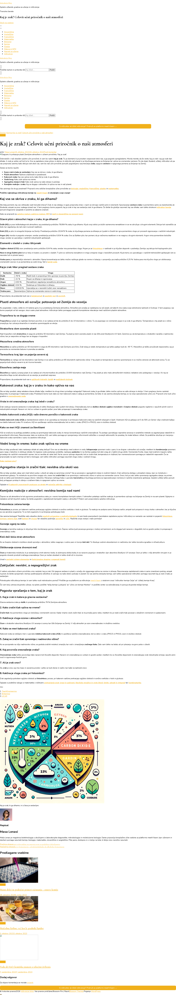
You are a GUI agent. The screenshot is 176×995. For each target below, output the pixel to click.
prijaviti (30, 982)
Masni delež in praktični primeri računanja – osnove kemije (29, 889)
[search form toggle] (1, 66)
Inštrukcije (8, 54)
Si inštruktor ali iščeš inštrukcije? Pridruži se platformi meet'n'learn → (88, 988)
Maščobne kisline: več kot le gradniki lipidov (22, 928)
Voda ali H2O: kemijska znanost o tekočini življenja (25, 966)
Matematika (9, 39)
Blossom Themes (76, 991)
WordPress (95, 991)
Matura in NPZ (10, 49)
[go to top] (1, 994)
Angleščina (8, 34)
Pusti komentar (50, 152)
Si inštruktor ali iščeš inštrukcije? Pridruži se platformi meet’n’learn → (88, 126)
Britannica (6, 694)
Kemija (7, 44)
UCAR (4, 696)
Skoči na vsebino (7, 23)
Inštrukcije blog (6, 3)
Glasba (7, 46)
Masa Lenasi (10, 152)
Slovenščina (9, 32)
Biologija (7, 41)
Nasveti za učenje (11, 51)
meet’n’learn (42, 193)
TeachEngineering (9, 691)
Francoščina (9, 37)
